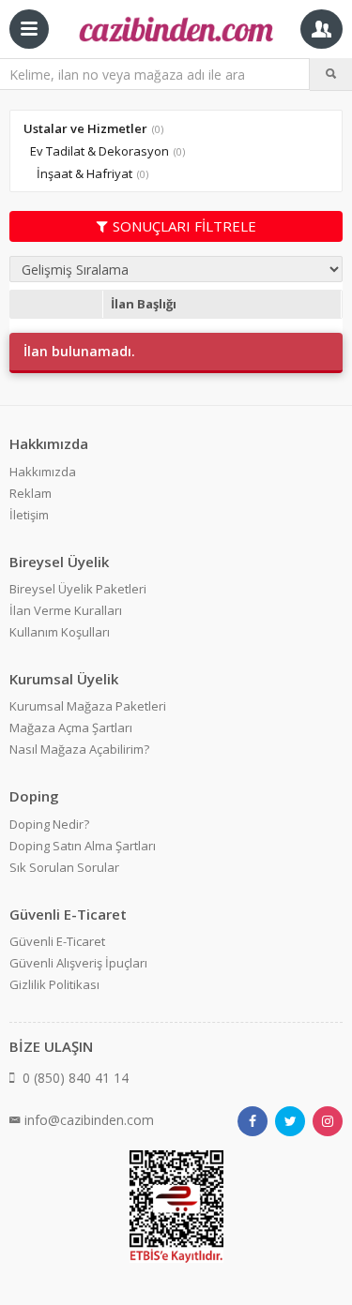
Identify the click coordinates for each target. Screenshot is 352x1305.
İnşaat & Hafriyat (84, 173)
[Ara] (331, 74)
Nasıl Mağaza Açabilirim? (79, 749)
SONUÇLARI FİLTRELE (184, 226)
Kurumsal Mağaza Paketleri (87, 706)
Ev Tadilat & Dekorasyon (99, 150)
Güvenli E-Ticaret (57, 941)
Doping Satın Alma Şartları (82, 845)
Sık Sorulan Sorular (64, 867)
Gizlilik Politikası (54, 984)
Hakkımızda (42, 471)
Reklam (30, 493)
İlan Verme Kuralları (65, 610)
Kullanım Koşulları (59, 631)
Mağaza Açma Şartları (70, 727)
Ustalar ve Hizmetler (85, 128)
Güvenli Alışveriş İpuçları (78, 962)
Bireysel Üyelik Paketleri (77, 588)
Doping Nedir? (49, 824)
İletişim (29, 514)
